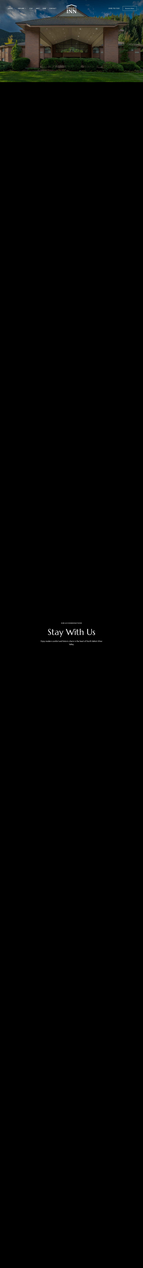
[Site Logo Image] (71, 9)
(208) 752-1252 (114, 8)
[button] (130, 8)
